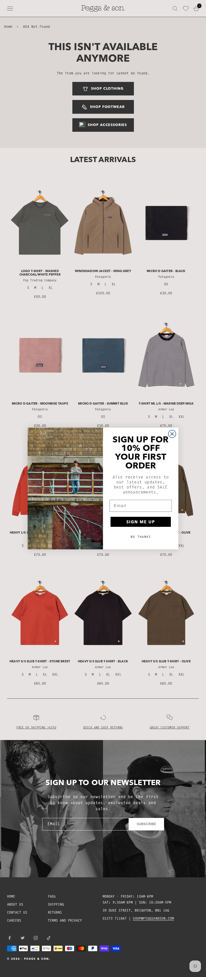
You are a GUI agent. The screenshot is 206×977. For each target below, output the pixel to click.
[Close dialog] (172, 434)
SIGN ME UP (140, 521)
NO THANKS (141, 537)
